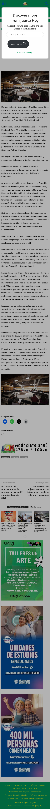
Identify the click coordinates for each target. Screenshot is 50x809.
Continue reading (24, 52)
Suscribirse (16, 44)
